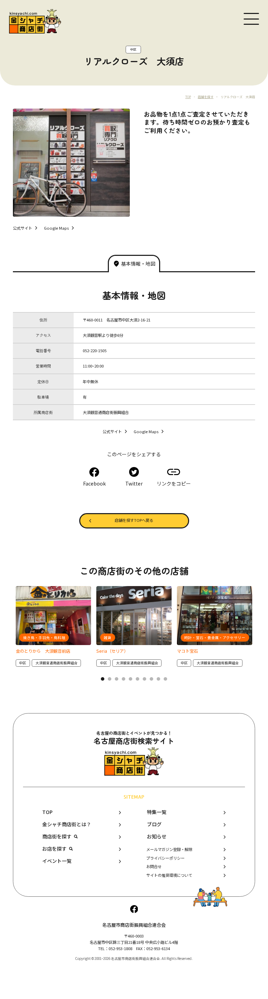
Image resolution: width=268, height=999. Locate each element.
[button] (102, 678)
